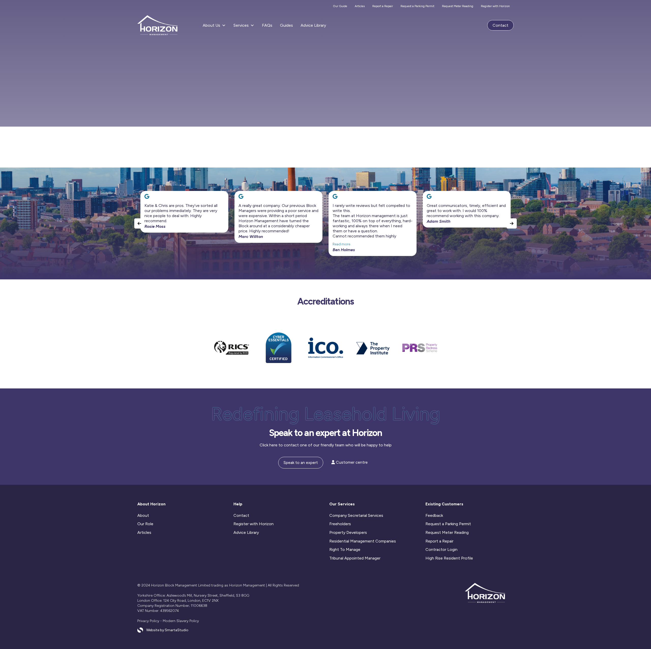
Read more (341, 244)
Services (241, 25)
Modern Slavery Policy (181, 621)
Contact (500, 25)
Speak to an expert (301, 462)
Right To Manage (344, 549)
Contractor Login (441, 549)
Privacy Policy (148, 621)
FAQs (267, 25)
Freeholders (340, 523)
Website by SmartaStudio (167, 630)
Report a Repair (382, 6)
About (143, 515)
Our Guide (340, 6)
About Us (211, 25)
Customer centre (351, 462)
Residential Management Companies (362, 541)
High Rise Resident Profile (449, 558)
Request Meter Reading (457, 6)
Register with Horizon (495, 6)
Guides (286, 25)
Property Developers (348, 532)
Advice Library (313, 25)
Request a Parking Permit (417, 6)
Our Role (145, 523)
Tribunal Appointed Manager (354, 558)
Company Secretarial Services (356, 515)
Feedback (434, 515)
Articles (360, 6)
